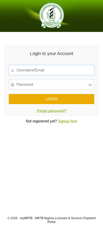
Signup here (67, 121)
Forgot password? (51, 111)
